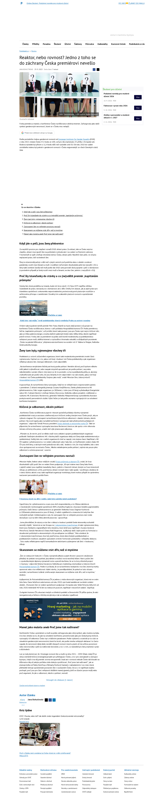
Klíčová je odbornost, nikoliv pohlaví (38, 223)
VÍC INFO (122, 3)
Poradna (46, 44)
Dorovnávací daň (25, 781)
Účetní (68, 44)
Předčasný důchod (46, 785)
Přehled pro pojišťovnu (110, 788)
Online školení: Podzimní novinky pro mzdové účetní (47, 3)
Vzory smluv (128, 781)
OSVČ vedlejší (86, 792)
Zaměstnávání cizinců (68, 792)
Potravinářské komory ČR (29, 566)
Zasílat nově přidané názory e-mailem (32, 686)
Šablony (78, 44)
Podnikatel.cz (24, 51)
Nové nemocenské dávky (69, 785)
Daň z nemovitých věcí (26, 785)
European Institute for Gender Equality (73, 139)
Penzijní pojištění (46, 788)
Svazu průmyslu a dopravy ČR (67, 461)
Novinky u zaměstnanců (69, 788)
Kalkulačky (103, 44)
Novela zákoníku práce (69, 781)
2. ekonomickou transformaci (66, 525)
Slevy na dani (107, 781)
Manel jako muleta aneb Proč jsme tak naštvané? (43, 234)
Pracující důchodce (46, 792)
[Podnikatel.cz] (22, 3)
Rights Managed (92, 114)
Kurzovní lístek (118, 44)
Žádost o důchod (46, 781)
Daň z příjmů (107, 778)
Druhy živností (87, 778)
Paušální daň (23, 792)
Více (137, 97)
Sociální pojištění (46, 774)
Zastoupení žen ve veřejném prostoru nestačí (42, 226)
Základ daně (107, 774)
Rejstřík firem (128, 792)
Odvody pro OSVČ (25, 778)
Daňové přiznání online (111, 792)
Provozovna (86, 785)
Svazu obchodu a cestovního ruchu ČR (72, 423)
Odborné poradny (130, 788)
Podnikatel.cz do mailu (139, 44)
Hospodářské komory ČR (29, 380)
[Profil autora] (23, 702)
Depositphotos (69, 114)
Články (25, 44)
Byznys (34, 51)
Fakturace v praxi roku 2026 (115, 105)
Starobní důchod (45, 778)
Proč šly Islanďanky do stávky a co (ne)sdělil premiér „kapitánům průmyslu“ (53, 215)
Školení (57, 44)
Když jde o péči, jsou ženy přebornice (38, 212)
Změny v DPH (23, 788)
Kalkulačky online (130, 774)
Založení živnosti (88, 774)
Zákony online (129, 778)
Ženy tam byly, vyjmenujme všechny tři (39, 219)
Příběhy (35, 44)
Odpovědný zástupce (89, 788)
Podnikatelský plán (88, 781)
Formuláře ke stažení (131, 785)
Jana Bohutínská (26, 69)
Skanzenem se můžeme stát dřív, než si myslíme (43, 230)
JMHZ (63, 774)
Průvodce (89, 44)
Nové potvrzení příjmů (68, 778)
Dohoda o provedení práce (28, 774)
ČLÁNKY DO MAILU (136, 3)
